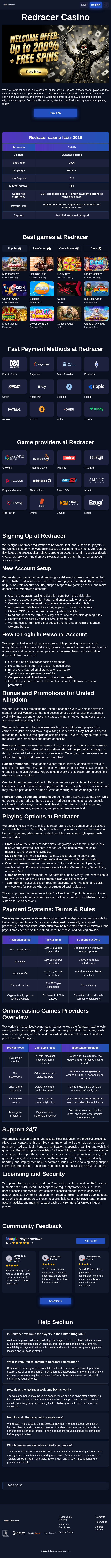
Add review (91, 1241)
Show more (55, 1301)
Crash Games (66, 248)
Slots (94, 248)
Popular (12, 248)
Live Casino (39, 248)
